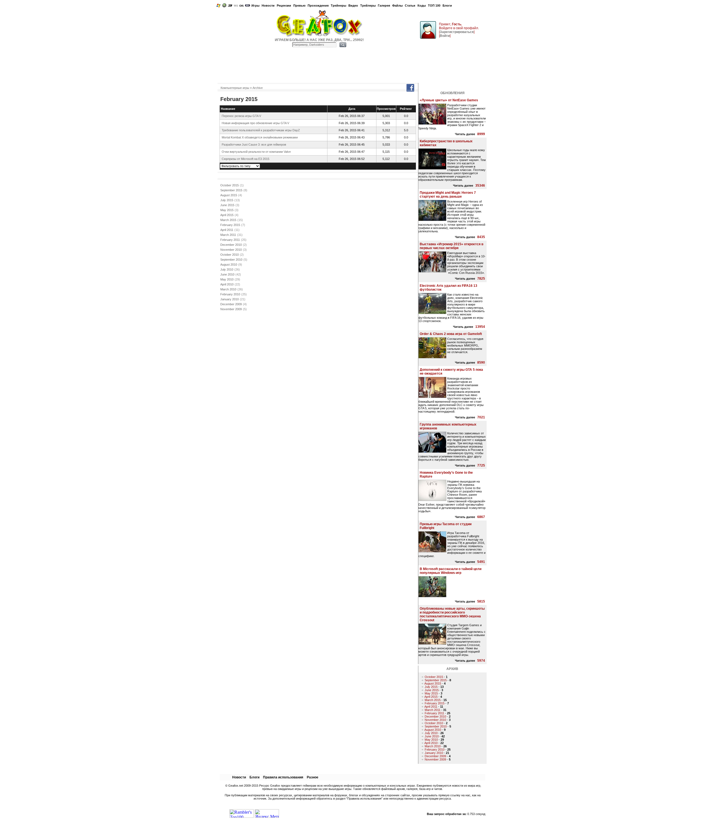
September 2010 (231, 259)
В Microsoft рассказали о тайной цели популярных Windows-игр (450, 571)
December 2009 (231, 304)
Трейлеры (368, 5)
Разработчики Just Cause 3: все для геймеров (254, 144)
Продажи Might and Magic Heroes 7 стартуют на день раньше (448, 194)
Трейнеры (338, 5)
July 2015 (226, 200)
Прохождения (318, 5)
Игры (255, 5)
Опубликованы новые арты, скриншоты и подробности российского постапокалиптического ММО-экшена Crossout (452, 614)
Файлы (397, 5)
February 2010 (230, 294)
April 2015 (227, 215)
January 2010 (229, 299)
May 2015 (227, 210)
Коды (421, 5)
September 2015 (231, 190)
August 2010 (228, 264)
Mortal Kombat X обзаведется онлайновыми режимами (260, 137)
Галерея (384, 5)
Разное (312, 777)
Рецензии (284, 5)
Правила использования (283, 777)
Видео (353, 5)
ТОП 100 (434, 5)
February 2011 (230, 239)
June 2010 (227, 274)
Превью (299, 5)
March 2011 (228, 234)
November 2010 (231, 249)
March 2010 (228, 289)
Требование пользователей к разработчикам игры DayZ (261, 130)
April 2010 (227, 284)
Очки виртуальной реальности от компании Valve (256, 151)
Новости (268, 5)
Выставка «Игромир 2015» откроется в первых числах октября (451, 246)
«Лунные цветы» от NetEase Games (449, 100)
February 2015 (230, 225)
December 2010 (231, 244)
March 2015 (228, 220)
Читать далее (465, 134)
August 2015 (228, 195)
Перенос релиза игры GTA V (241, 116)
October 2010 (229, 254)
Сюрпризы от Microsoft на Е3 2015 (245, 158)
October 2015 (229, 185)
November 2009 (231, 309)
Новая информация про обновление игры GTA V (255, 123)
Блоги (447, 5)
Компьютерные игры (235, 87)
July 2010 (226, 269)
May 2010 (227, 279)
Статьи (410, 5)
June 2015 (227, 205)
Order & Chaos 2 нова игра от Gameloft (451, 334)
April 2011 (226, 229)
